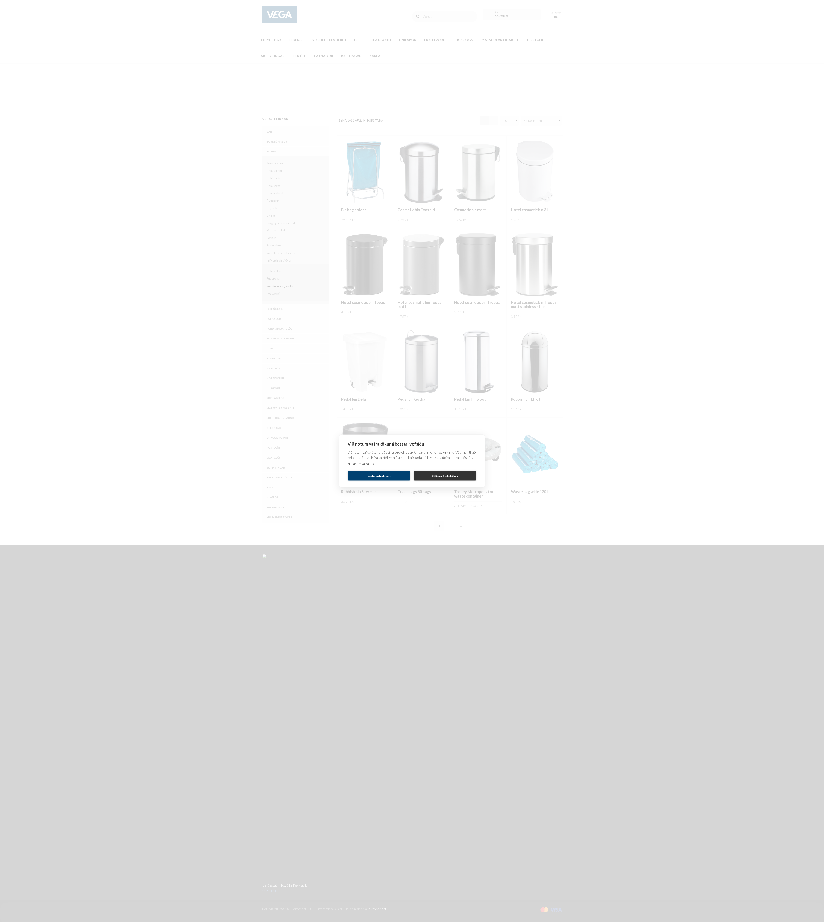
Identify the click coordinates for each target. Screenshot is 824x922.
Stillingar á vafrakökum (445, 475)
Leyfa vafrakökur (379, 475)
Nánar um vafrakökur (362, 464)
